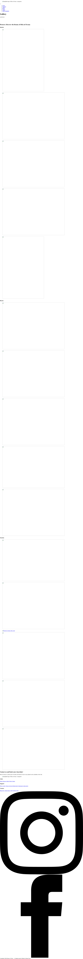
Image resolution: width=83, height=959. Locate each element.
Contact (13, 781)
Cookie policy (25, 786)
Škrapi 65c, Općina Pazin (5, 790)
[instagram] (41, 874)
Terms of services (9, 786)
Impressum (20, 786)
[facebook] (41, 957)
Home (3, 5)
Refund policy (15, 786)
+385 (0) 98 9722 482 (14, 790)
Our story (4, 6)
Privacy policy (3, 786)
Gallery (7, 781)
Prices (3, 8)
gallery (3, 7)
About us (4, 781)
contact (3, 10)
